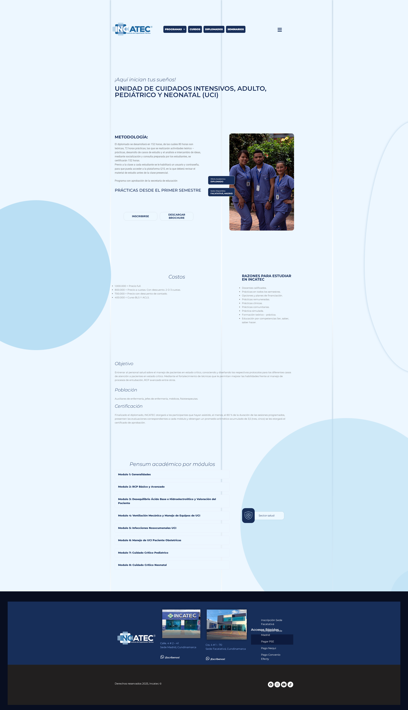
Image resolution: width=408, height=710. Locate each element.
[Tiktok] (290, 684)
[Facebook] (271, 684)
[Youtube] (284, 684)
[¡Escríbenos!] (162, 657)
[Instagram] (277, 684)
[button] (172, 474)
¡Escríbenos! (172, 657)
